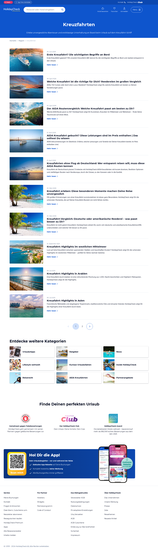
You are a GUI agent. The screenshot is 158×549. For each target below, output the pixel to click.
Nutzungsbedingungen (80, 502)
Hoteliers (41, 498)
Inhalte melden (10, 535)
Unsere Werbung (111, 502)
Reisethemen (109, 514)
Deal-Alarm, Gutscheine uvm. (15, 510)
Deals (7, 2)
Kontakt (121, 2)
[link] (102, 10)
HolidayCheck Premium (13, 523)
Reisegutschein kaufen (13, 519)
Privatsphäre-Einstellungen (82, 510)
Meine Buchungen (11, 498)
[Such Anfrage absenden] (62, 10)
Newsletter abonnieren (13, 514)
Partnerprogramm (44, 506)
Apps (6, 527)
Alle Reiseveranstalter (12, 531)
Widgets (40, 502)
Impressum (75, 535)
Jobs (106, 510)
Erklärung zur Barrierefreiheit (83, 527)
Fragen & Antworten (12, 506)
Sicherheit (75, 531)
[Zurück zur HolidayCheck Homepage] (12, 9)
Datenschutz (76, 506)
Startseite (13, 41)
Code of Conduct (44, 510)
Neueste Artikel (110, 519)
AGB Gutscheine (77, 523)
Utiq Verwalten (77, 514)
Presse (107, 506)
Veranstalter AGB (78, 498)
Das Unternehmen (111, 498)
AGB (72, 519)
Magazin (21, 41)
